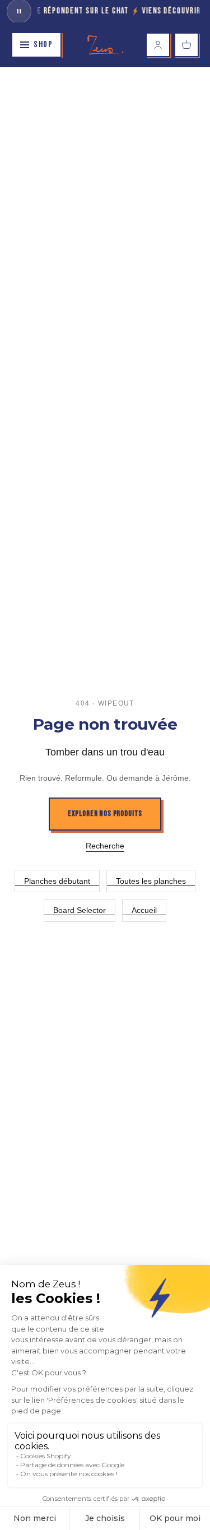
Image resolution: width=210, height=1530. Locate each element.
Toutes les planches (151, 881)
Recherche (105, 845)
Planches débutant (57, 881)
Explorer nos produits (105, 813)
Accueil (144, 910)
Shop (43, 44)
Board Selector (79, 910)
